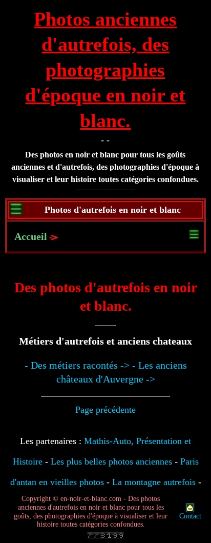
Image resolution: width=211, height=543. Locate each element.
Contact (190, 516)
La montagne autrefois (154, 482)
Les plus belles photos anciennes (111, 461)
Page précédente (105, 410)
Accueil (31, 236)
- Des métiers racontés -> (77, 365)
